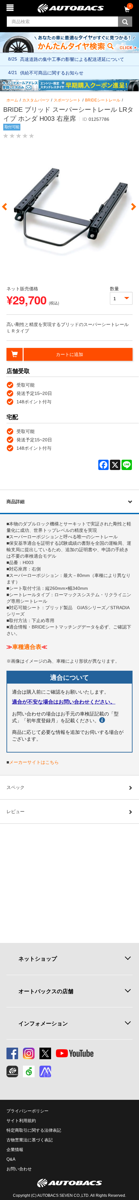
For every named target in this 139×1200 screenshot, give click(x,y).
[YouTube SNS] (74, 1053)
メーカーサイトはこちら (34, 762)
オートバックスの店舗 (45, 991)
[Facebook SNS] (12, 1053)
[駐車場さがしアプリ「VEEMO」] (29, 1071)
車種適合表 (26, 647)
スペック (15, 787)
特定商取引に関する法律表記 (33, 1130)
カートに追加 (69, 354)
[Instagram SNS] (29, 1053)
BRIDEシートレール (102, 100)
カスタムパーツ (35, 100)
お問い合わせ (19, 1168)
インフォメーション (43, 1023)
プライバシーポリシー (27, 1111)
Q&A (11, 1159)
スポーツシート (67, 100)
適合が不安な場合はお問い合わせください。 (63, 702)
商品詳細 (15, 501)
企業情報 (14, 1149)
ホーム (12, 100)
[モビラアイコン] (45, 1071)
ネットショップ (37, 958)
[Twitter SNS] (45, 1053)
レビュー (15, 811)
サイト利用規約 (21, 1120)
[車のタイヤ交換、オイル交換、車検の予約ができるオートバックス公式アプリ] (12, 1071)
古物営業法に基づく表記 (29, 1140)
